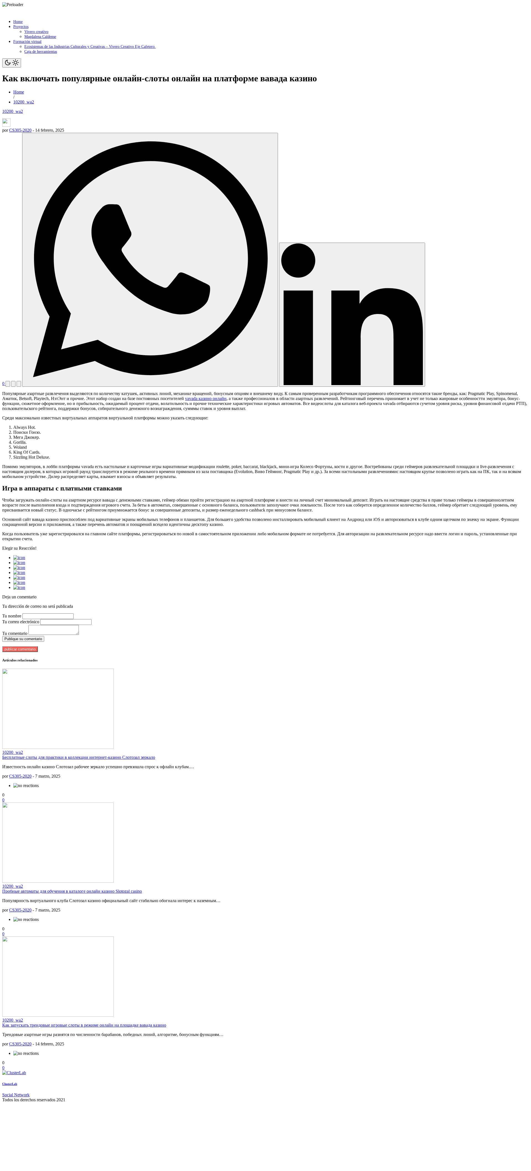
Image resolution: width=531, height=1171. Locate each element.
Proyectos (20, 27)
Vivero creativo (36, 32)
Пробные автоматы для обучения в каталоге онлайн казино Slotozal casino (72, 891)
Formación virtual (27, 42)
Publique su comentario (23, 639)
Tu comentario (14, 633)
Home (18, 22)
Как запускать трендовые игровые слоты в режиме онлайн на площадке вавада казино (84, 1025)
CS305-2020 (20, 130)
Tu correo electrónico (20, 621)
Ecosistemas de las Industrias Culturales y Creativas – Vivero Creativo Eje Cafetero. (90, 47)
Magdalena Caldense (40, 37)
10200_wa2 (12, 111)
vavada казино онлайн (206, 398)
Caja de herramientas (40, 52)
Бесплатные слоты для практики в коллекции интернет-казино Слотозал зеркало (78, 757)
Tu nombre (11, 616)
